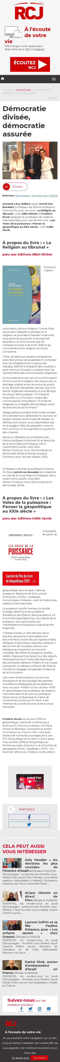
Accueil (8, 90)
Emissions (23, 90)
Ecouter (17, 186)
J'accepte (39, 1057)
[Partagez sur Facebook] (29, 817)
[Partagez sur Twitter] (29, 824)
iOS (27, 49)
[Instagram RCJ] (39, 1009)
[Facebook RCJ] (20, 1009)
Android (39, 49)
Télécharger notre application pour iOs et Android (24, 1034)
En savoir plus (20, 1057)
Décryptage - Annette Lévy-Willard (36, 195)
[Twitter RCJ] (30, 1009)
